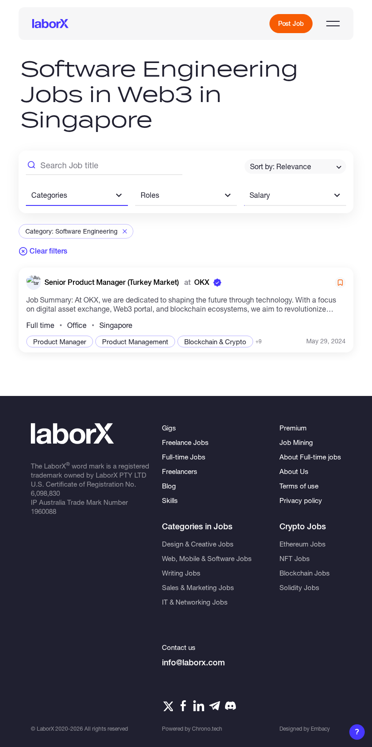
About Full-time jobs (310, 457)
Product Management (135, 341)
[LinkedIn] (198, 705)
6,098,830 (45, 493)
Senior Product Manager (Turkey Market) (112, 282)
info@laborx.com (193, 662)
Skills (170, 500)
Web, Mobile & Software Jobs (207, 558)
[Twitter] (167, 705)
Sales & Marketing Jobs (198, 587)
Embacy (320, 728)
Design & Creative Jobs (198, 544)
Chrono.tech (207, 728)
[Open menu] (333, 23)
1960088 (43, 511)
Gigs (169, 428)
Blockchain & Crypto (215, 341)
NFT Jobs (294, 558)
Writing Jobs (181, 573)
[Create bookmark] (340, 282)
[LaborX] (50, 23)
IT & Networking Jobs (195, 602)
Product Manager (59, 341)
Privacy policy (300, 500)
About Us (293, 471)
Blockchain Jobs (304, 573)
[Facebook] (183, 705)
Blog (169, 486)
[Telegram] (214, 705)
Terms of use (298, 486)
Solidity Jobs (299, 587)
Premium (293, 428)
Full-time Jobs (184, 457)
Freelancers (179, 471)
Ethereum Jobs (302, 544)
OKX (201, 282)
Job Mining (296, 442)
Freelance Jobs (185, 442)
